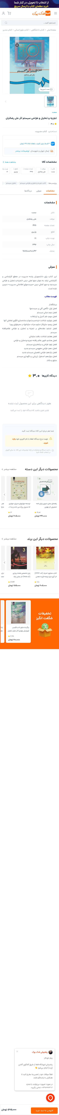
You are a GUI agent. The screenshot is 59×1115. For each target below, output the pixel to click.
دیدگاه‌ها (28, 190)
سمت (54, 112)
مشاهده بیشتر (10, 469)
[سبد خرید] (9, 13)
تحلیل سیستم (11, 183)
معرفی (38, 190)
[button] (4, 494)
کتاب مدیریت (41, 131)
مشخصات (50, 190)
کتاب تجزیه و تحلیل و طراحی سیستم (33, 183)
